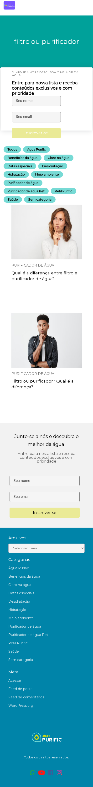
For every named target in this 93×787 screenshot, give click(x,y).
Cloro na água (58, 158)
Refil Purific (63, 191)
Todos (12, 149)
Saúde (13, 199)
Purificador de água (23, 183)
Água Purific (36, 149)
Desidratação (52, 166)
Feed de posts (20, 689)
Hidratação (16, 174)
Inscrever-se (36, 133)
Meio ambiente (47, 174)
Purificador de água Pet (26, 191)
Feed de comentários (26, 697)
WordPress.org (20, 705)
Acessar (14, 680)
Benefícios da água (22, 158)
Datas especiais (20, 166)
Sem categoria (40, 199)
